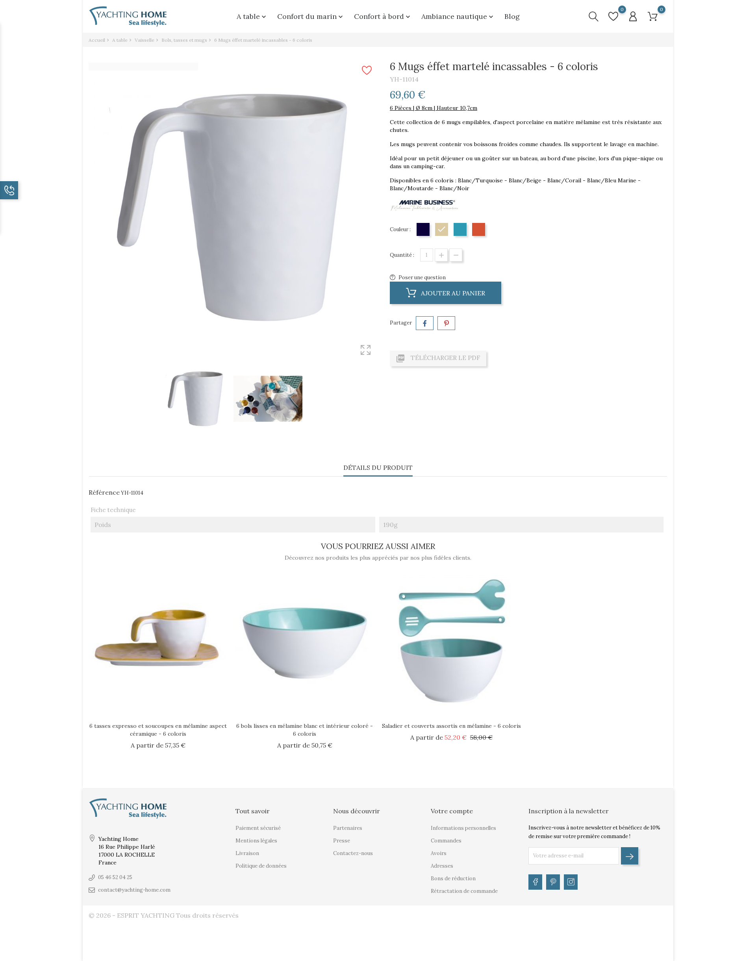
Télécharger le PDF (438, 358)
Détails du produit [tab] (378, 467)
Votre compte (452, 811)
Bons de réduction (453, 878)
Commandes (446, 840)
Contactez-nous (353, 853)
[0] (613, 16)
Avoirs (439, 853)
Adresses (442, 866)
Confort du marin (311, 16)
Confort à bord (383, 16)
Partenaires (347, 828)
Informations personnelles (463, 828)
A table (252, 16)
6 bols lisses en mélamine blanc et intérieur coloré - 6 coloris (304, 729)
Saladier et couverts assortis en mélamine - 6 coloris (451, 725)
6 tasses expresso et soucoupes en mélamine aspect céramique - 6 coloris (158, 729)
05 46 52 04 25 (115, 877)
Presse (341, 840)
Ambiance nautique (458, 16)
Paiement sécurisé (258, 828)
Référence (104, 492)
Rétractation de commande (464, 891)
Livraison (247, 853)
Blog (512, 16)
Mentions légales (256, 840)
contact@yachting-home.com (134, 890)
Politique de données (261, 866)
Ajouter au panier (452, 293)
